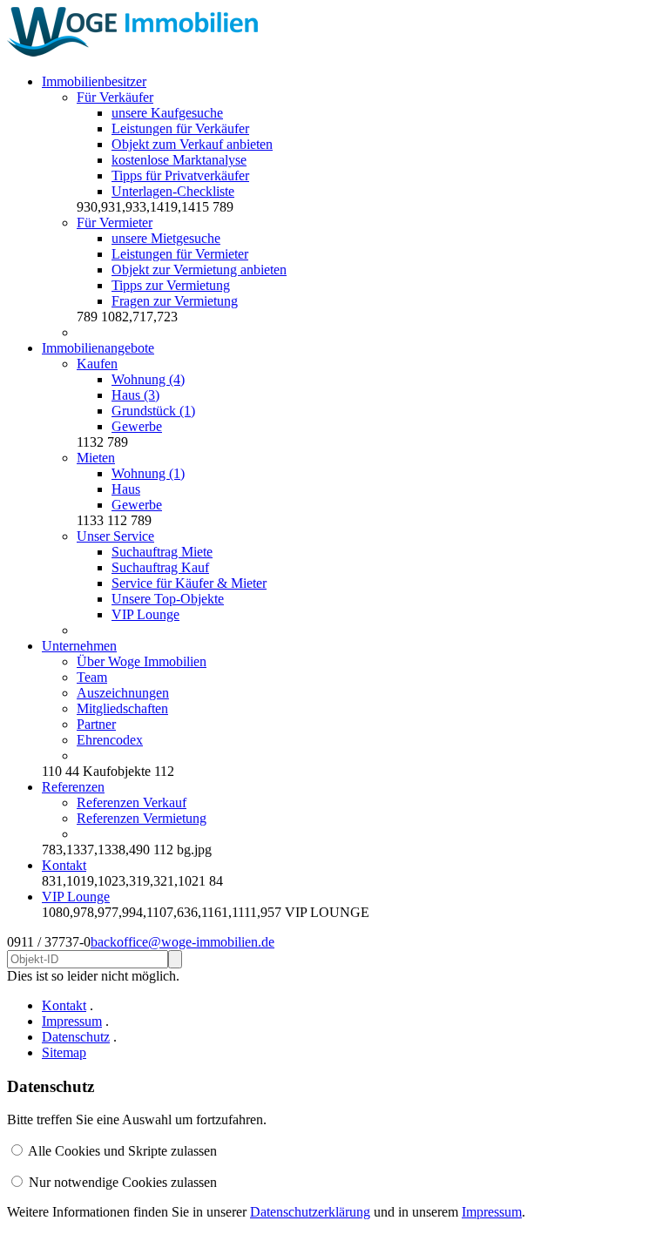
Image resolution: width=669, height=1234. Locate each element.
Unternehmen (79, 645)
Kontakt (64, 865)
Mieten (96, 457)
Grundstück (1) (153, 410)
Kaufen (97, 363)
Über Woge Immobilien (141, 661)
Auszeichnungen (123, 692)
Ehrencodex (110, 739)
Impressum (72, 1021)
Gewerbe (137, 426)
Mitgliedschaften (122, 708)
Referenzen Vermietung (141, 818)
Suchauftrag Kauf (160, 567)
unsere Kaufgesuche (167, 112)
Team (92, 677)
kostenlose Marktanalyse (179, 159)
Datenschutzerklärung (310, 1211)
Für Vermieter (114, 222)
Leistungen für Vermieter (180, 253)
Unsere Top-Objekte (168, 598)
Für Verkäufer (115, 97)
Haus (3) (135, 395)
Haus (126, 489)
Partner (96, 724)
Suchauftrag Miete (162, 551)
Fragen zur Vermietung (175, 300)
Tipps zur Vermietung (171, 285)
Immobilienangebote (98, 348)
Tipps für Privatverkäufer (180, 175)
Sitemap (64, 1052)
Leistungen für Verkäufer (180, 128)
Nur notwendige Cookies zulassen (123, 1182)
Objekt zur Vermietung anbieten (199, 269)
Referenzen (73, 786)
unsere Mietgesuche (166, 238)
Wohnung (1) (148, 473)
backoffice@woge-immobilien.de (182, 941)
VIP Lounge (145, 614)
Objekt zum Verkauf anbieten (192, 144)
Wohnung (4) (148, 379)
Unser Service (115, 536)
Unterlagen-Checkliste (173, 191)
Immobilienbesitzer (94, 81)
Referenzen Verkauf (131, 802)
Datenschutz (76, 1036)
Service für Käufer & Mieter (189, 583)
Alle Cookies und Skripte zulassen (122, 1150)
